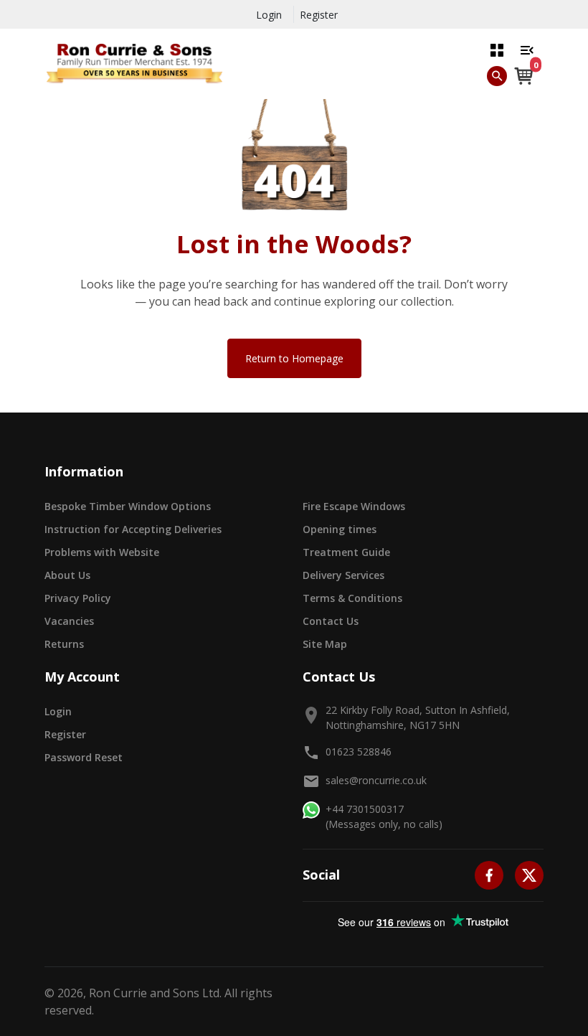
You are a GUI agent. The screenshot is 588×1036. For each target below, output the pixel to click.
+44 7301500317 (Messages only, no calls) (384, 816)
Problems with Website (101, 552)
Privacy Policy (77, 598)
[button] (497, 49)
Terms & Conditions (352, 598)
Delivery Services (343, 575)
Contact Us (331, 621)
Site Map (325, 644)
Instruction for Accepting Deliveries (133, 529)
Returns (64, 644)
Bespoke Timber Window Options (127, 506)
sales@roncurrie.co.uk (376, 780)
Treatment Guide (346, 552)
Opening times (339, 529)
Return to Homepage (294, 358)
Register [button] (65, 734)
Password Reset (83, 757)
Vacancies (69, 621)
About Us (67, 575)
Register (319, 15)
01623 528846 (359, 751)
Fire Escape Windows (354, 506)
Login (269, 15)
